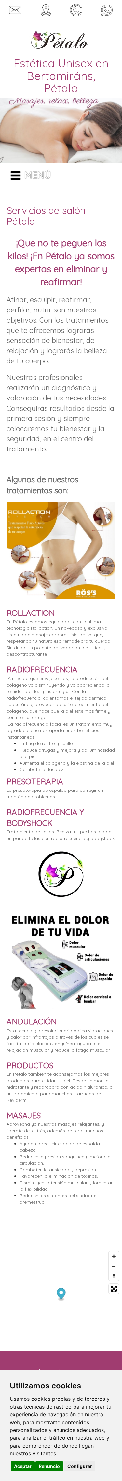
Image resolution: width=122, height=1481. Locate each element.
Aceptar (23, 1466)
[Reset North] (114, 1276)
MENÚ (37, 175)
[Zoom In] (114, 1256)
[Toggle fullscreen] (114, 1289)
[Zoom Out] (114, 1266)
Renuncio (49, 1466)
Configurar (79, 1466)
